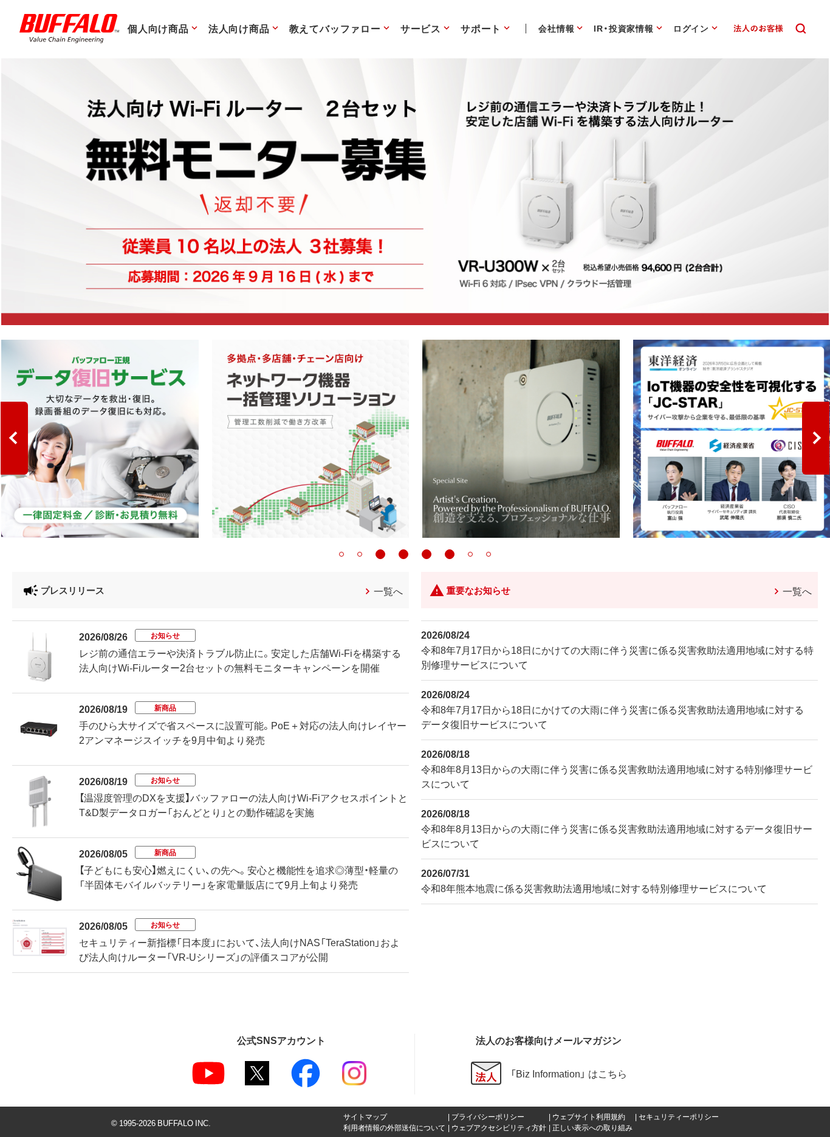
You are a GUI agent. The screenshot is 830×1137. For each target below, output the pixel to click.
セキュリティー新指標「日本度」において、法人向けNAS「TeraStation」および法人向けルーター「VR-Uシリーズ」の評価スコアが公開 (239, 949)
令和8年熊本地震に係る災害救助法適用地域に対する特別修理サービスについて (594, 888)
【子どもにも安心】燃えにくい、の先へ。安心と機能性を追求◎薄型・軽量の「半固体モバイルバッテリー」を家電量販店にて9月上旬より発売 (238, 876)
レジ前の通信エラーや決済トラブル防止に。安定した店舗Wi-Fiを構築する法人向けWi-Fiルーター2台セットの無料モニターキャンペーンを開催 (240, 660)
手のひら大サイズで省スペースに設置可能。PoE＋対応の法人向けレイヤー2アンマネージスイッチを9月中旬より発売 (242, 732)
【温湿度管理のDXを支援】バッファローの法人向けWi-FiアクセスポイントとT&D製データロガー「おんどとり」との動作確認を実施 (243, 804)
